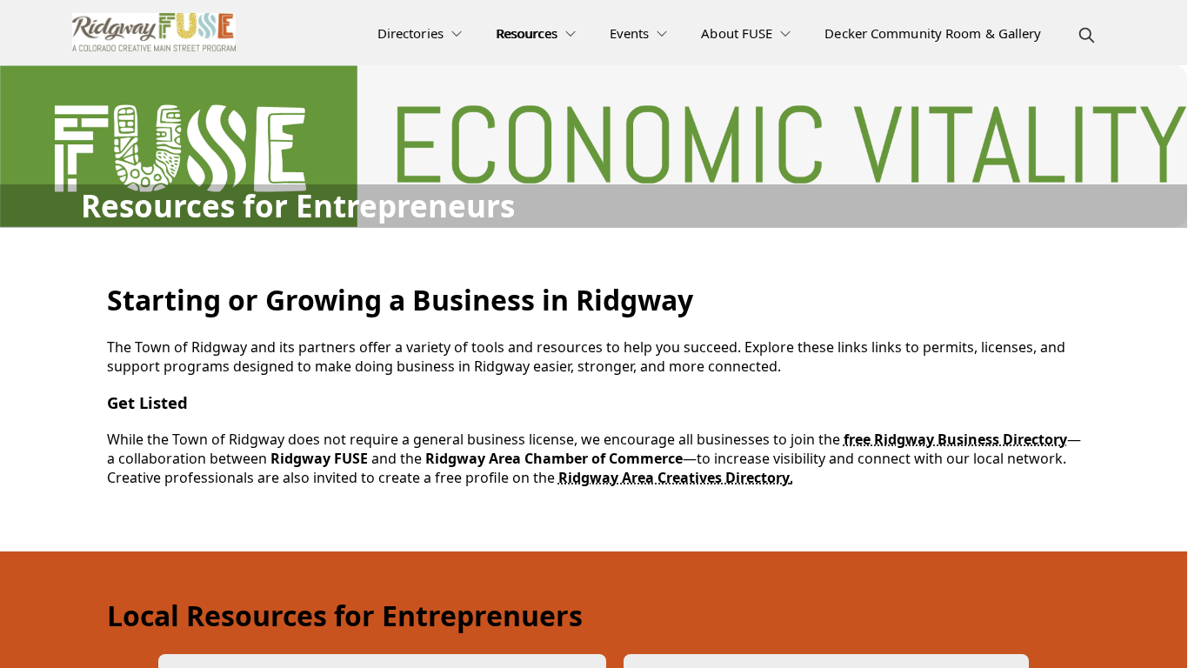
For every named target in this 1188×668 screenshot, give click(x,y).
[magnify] (1086, 35)
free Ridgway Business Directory (955, 439)
